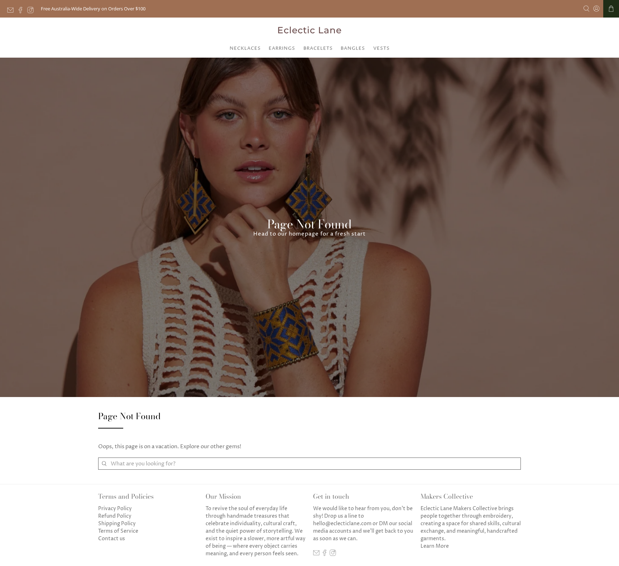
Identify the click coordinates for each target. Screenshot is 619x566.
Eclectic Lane (309, 30)
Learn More (435, 546)
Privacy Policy (115, 508)
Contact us (111, 538)
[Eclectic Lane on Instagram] (32, 11)
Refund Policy (114, 516)
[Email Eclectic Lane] (12, 11)
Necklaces (245, 48)
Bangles (353, 48)
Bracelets (318, 48)
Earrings (282, 48)
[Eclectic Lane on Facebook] (22, 11)
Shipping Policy (117, 523)
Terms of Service (118, 531)
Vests (381, 48)
